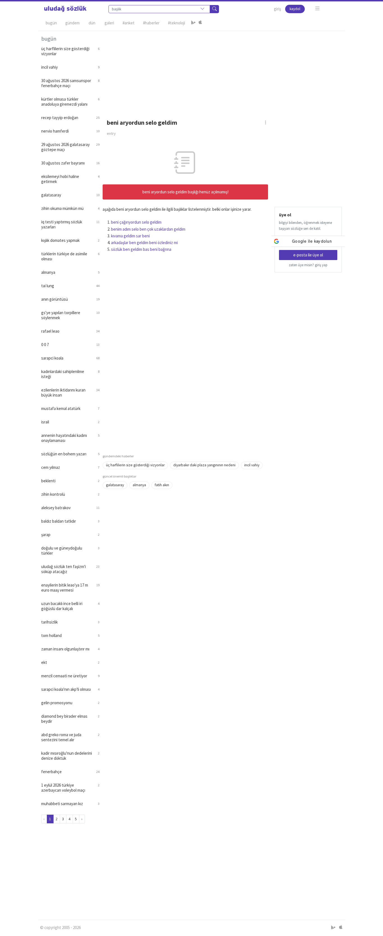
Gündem (72, 23)
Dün (92, 23)
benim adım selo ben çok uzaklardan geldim (148, 229)
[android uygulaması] (193, 23)
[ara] (214, 9)
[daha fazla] (317, 8)
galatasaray (115, 485)
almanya (139, 485)
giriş (277, 8)
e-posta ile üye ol (308, 255)
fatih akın (162, 485)
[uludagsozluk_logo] (65, 9)
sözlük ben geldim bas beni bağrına (141, 249)
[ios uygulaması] (200, 23)
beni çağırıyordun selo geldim (136, 222)
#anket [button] (129, 23)
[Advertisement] (222, 70)
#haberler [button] (151, 23)
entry (111, 133)
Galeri (109, 23)
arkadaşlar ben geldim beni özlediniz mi (144, 242)
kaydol (295, 8)
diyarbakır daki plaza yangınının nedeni (204, 465)
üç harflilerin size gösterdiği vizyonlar (135, 465)
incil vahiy (251, 465)
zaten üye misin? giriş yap (308, 265)
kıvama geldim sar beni (130, 235)
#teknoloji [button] (176, 23)
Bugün (51, 23)
